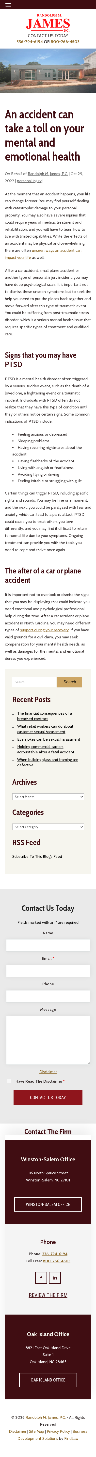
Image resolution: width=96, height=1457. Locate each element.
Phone (48, 984)
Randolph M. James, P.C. (48, 173)
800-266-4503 (65, 41)
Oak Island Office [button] (48, 1379)
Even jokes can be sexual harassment (48, 739)
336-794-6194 (29, 41)
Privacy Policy (58, 1431)
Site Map (36, 1431)
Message (48, 1009)
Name (48, 933)
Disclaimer (48, 1071)
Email (48, 958)
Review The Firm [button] (48, 1295)
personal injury (29, 180)
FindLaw (71, 1438)
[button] (8, 5)
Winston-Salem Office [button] (48, 1204)
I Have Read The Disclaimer (39, 1081)
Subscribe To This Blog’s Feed (37, 856)
